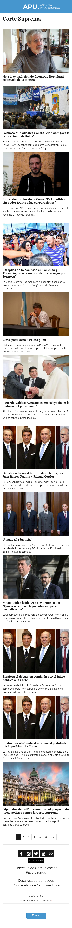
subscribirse (36, 860)
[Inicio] (41, 6)
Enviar (36, 915)
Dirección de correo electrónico (35, 900)
